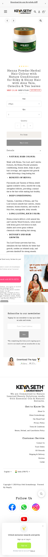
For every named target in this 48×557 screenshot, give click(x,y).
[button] (41, 493)
